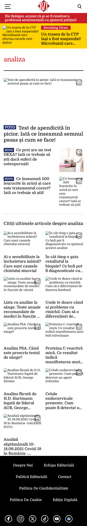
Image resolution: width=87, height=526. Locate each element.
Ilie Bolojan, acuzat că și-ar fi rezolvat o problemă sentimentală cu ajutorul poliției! (41, 18)
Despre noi (23, 465)
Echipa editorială (59, 465)
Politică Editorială (31, 477)
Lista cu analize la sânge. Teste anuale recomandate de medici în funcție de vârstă (23, 311)
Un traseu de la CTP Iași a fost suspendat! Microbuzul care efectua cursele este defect (61, 39)
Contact (64, 477)
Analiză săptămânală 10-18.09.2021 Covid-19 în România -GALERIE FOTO (22, 448)
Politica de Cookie (26, 500)
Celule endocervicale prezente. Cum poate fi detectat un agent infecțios (63, 403)
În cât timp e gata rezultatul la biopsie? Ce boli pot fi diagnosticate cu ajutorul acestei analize (63, 268)
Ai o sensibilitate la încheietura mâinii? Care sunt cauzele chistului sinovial (22, 264)
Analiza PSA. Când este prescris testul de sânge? (22, 353)
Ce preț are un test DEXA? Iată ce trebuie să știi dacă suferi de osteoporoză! (27, 157)
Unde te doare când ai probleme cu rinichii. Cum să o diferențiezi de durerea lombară (64, 311)
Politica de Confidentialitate (43, 488)
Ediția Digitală (65, 500)
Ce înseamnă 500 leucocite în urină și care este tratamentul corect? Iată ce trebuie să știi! (27, 186)
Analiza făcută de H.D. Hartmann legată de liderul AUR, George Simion (20, 403)
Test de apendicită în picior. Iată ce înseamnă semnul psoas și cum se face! (43, 134)
